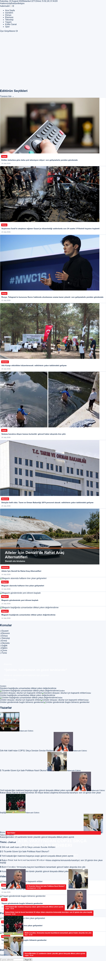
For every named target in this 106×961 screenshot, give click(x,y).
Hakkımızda (5, 3)
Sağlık (3, 645)
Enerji (3, 641)
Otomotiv (5, 643)
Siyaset (4, 631)
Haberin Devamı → (14, 868)
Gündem (9, 13)
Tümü (3, 653)
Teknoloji (9, 20)
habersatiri (5, 6)
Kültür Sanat (11, 24)
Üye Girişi (4, 31)
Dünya (8, 15)
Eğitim (3, 648)
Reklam (14, 3)
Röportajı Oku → (11, 680)
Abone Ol (13, 31)
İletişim (21, 3)
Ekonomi (9, 17)
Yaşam (8, 22)
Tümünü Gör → (7, 96)
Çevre (3, 650)
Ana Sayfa (10, 10)
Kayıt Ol (28, 960)
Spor (7, 27)
